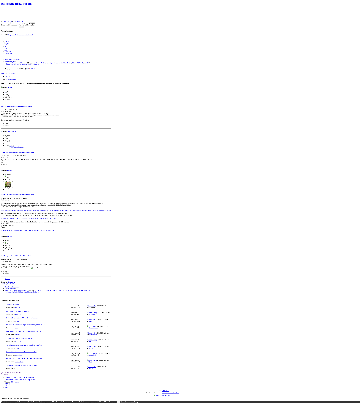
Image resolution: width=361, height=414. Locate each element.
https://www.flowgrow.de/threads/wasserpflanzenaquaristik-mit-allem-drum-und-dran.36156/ (28, 218)
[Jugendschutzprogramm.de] (162, 395)
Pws (90, 362)
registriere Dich (20, 21)
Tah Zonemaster (15, 382)
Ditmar (74, 63)
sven (16, 328)
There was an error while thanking (11, 372)
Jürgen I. (91, 348)
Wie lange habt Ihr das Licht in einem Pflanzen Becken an (16, 106)
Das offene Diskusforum (16, 3)
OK (118, 402)
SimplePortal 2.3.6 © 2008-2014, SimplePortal (20, 380)
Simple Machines (28, 377)
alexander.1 (18, 355)
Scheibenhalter (93, 328)
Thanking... (4, 374)
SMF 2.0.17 (8, 377)
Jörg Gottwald (54, 63)
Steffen (91, 368)
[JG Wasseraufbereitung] (16, 147)
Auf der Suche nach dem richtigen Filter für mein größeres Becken (25, 325)
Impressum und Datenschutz (170, 393)
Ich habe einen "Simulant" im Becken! (17, 311)
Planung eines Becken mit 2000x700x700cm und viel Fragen (24, 358)
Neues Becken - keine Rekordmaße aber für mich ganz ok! (23, 331)
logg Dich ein (8, 21)
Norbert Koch (40, 63)
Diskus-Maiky (19, 362)
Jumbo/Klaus (63, 63)
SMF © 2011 (17, 377)
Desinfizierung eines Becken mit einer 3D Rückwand (22, 365)
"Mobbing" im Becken (12, 304)
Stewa (17, 321)
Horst (91, 341)
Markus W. (18, 314)
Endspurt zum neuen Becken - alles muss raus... (20, 338)
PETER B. (80, 63)
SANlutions (165, 391)
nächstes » (12, 73)
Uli (16, 368)
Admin (47, 63)
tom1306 (86, 63)
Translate (33, 68)
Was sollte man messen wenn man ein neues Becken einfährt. (24, 345)
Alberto (9, 87)
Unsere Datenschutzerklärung (129, 402)
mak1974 (17, 307)
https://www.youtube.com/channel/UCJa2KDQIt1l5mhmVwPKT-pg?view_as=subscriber (27, 230)
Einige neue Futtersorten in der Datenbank (20, 35)
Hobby (69, 63)
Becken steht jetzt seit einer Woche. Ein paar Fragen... (22, 318)
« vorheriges (4, 73)
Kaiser (91, 321)
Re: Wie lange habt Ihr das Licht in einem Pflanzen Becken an (17, 152)
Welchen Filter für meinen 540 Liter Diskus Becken (21, 352)
